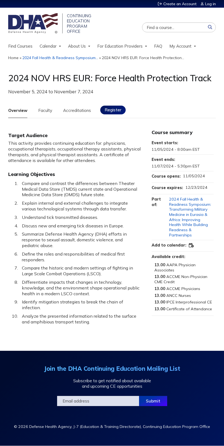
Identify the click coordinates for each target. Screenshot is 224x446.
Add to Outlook (191, 245)
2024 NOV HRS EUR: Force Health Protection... (143, 57)
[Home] (33, 23)
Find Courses (20, 46)
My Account (180, 46)
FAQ (158, 46)
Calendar (48, 46)
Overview (17, 110)
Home (13, 57)
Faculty (45, 110)
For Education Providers (120, 46)
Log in (210, 4)
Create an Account (180, 4)
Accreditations (77, 110)
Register (113, 109)
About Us (77, 46)
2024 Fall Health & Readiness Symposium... (60, 57)
